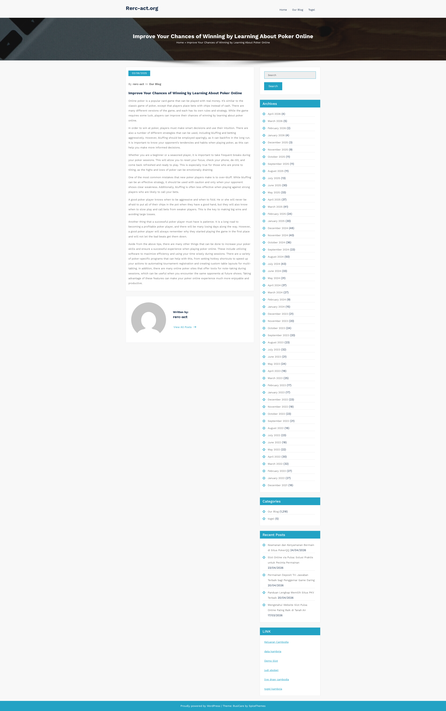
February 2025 (277, 213)
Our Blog (297, 9)
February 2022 (277, 471)
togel (271, 518)
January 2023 (276, 392)
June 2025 (274, 185)
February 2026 (277, 128)
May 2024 (274, 278)
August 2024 (276, 256)
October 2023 (276, 328)
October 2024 (276, 242)
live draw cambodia (276, 679)
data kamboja (272, 651)
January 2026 (276, 135)
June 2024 (274, 271)
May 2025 (274, 192)
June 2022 (274, 442)
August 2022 (276, 428)
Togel (311, 9)
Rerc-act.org (142, 8)
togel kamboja (273, 688)
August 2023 (276, 342)
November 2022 (278, 406)
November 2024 (278, 235)
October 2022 (276, 413)
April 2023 (274, 371)
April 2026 (274, 113)
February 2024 (277, 299)
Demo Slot (271, 660)
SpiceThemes (257, 706)
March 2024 (275, 292)
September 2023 (278, 335)
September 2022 (278, 421)
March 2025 (275, 206)
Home (283, 9)
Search (273, 86)
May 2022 (274, 449)
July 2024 (274, 263)
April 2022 (274, 456)
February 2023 (277, 385)
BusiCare (239, 706)
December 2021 (277, 485)
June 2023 (274, 356)
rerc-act (138, 84)
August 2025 (276, 171)
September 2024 (278, 249)
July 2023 (274, 349)
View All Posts (183, 327)
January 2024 (276, 306)
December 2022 (278, 399)
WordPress (213, 706)
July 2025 (274, 178)
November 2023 (278, 321)
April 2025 (274, 199)
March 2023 (275, 378)
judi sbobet (271, 670)
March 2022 (275, 463)
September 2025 (278, 163)
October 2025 (276, 156)
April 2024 (274, 285)
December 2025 (278, 142)
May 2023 (274, 363)
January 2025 (276, 221)
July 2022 (274, 435)
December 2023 (278, 313)
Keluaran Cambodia (276, 642)
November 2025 (278, 149)
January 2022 (276, 478)
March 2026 (275, 121)
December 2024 (278, 228)
